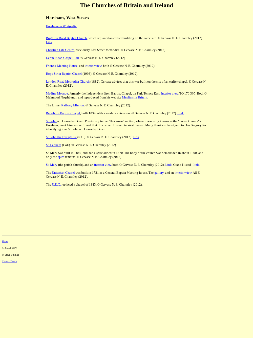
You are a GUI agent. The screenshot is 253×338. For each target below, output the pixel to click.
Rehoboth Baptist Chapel (63, 113)
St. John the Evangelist (61, 137)
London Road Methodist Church (68, 81)
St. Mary (51, 165)
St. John (51, 121)
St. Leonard (53, 145)
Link (49, 42)
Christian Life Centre (60, 50)
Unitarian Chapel (63, 172)
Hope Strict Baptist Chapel (64, 73)
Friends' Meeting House (62, 66)
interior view (93, 66)
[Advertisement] (19, 44)
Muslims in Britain (134, 97)
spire (61, 157)
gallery (159, 172)
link (196, 165)
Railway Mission (72, 105)
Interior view (169, 93)
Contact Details (9, 261)
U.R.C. (56, 184)
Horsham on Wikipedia (61, 26)
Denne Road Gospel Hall (62, 58)
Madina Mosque (57, 93)
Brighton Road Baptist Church (66, 38)
